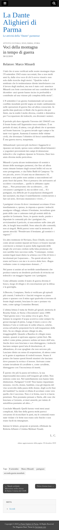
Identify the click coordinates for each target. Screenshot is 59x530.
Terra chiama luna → (45, 486)
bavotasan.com (40, 527)
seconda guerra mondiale (14, 473)
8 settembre (14, 469)
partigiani (40, 469)
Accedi (12, 509)
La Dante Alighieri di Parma (19, 22)
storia (37, 43)
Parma (30, 43)
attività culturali (12, 43)
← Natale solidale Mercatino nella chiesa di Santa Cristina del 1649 (15, 488)
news (24, 43)
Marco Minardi (27, 469)
